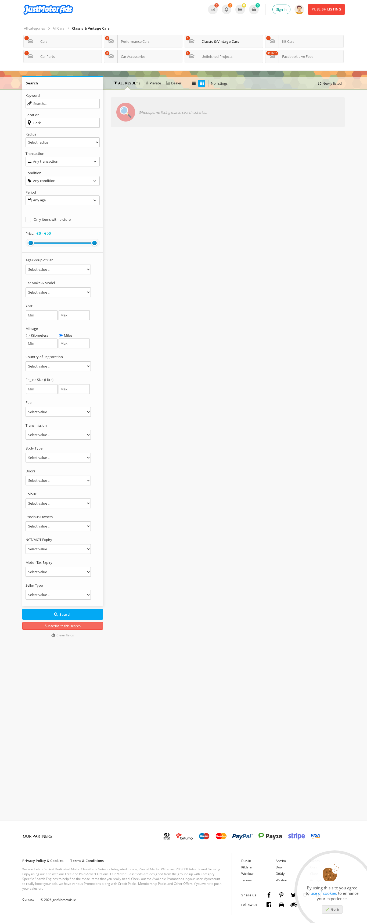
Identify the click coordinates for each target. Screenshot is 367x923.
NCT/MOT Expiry (39, 539)
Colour (31, 493)
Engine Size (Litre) (39, 379)
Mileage (32, 328)
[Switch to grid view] (201, 83)
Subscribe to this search (63, 625)
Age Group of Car (39, 260)
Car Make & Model (40, 282)
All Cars (58, 28)
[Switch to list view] (193, 83)
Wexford (282, 880)
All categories (34, 28)
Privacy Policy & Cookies (42, 860)
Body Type (34, 448)
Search (65, 614)
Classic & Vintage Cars (91, 28)
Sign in (281, 9)
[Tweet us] (293, 895)
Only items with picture (52, 219)
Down (280, 867)
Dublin (246, 860)
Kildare (246, 867)
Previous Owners (39, 516)
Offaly (280, 873)
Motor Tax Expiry (39, 562)
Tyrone (246, 880)
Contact (28, 899)
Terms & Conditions (87, 860)
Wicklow (247, 873)
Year (29, 305)
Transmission (36, 425)
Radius (31, 134)
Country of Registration (44, 356)
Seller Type (34, 585)
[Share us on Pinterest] (281, 895)
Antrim (281, 860)
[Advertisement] (228, 176)
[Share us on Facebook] (269, 895)
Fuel (29, 402)
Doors (30, 471)
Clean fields (65, 635)
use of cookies (324, 893)
